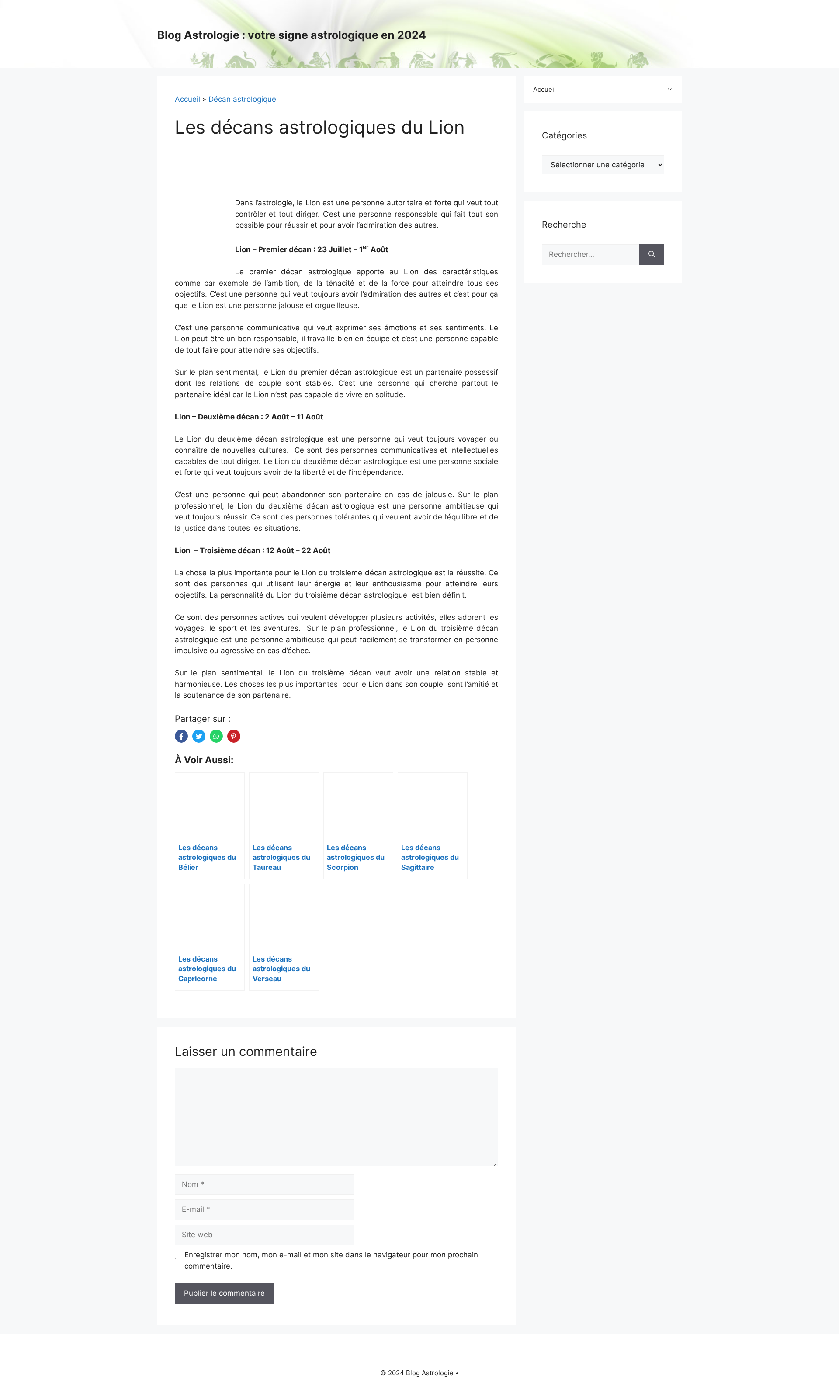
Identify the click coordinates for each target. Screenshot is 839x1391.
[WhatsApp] (216, 736)
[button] (672, 89)
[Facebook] (181, 736)
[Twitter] (198, 736)
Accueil (187, 99)
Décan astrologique (242, 99)
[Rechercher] (651, 254)
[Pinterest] (233, 736)
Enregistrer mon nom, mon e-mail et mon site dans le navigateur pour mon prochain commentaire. (331, 1260)
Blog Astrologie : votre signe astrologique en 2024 (291, 35)
